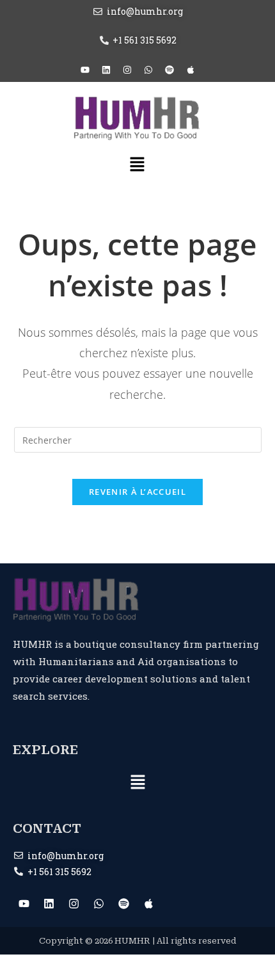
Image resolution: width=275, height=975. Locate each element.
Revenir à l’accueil (137, 491)
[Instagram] (127, 70)
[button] (137, 165)
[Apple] (191, 70)
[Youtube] (85, 70)
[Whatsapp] (148, 70)
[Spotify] (169, 70)
